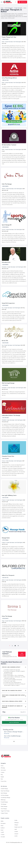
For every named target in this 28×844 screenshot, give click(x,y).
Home (2, 765)
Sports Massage (4, 793)
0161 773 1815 (5, 497)
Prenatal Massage (4, 802)
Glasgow (16, 824)
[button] (25, 712)
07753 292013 (5, 618)
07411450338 (5, 385)
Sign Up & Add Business (14, 722)
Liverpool (16, 833)
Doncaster (3, 836)
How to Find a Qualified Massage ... (13, 736)
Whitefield (4, 420)
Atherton (3, 188)
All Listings (3, 768)
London (15, 836)
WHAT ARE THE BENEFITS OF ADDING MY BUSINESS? (12, 706)
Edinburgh (16, 822)
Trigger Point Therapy (5, 811)
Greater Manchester (9, 41)
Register (2, 776)
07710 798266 (5, 540)
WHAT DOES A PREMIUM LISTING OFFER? (12, 701)
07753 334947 (5, 305)
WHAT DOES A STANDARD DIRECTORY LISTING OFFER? (13, 695)
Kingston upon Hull (18, 827)
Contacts (2, 772)
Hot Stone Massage (4, 795)
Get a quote (3, 770)
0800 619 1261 (5, 80)
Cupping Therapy (4, 813)
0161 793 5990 (5, 458)
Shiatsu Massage (4, 806)
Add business (22, 654)
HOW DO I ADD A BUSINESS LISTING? (11, 667)
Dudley (15, 820)
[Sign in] (15, 2)
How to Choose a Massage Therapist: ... (14, 731)
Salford (3, 580)
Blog (2, 774)
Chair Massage (4, 808)
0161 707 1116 (5, 577)
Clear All (22, 712)
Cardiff (2, 832)
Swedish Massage (4, 788)
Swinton (3, 461)
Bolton (3, 41)
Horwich (3, 229)
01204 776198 (5, 39)
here (7, 669)
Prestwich (4, 500)
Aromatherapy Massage (5, 797)
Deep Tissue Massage (5, 791)
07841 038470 (5, 186)
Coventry (2, 834)
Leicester (16, 831)
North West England (17, 41)
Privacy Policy (3, 781)
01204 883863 (5, 264)
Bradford (2, 828)
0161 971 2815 (5, 342)
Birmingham (3, 823)
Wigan (3, 621)
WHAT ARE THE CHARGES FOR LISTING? (12, 690)
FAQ (2, 779)
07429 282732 (5, 227)
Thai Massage (3, 804)
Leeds (15, 829)
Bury (3, 307)
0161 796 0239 (5, 417)
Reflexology (3, 799)
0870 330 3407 (5, 147)
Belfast (2, 821)
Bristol (2, 830)
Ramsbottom (4, 267)
